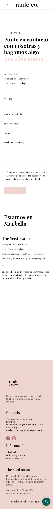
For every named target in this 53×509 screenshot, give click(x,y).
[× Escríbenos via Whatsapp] (46, 502)
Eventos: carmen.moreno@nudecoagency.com (23, 253)
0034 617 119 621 (11, 74)
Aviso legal (11, 452)
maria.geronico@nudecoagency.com (24, 430)
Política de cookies (14, 458)
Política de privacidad (16, 455)
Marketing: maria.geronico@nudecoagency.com (23, 258)
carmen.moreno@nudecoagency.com (24, 424)
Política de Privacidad (38, 172)
